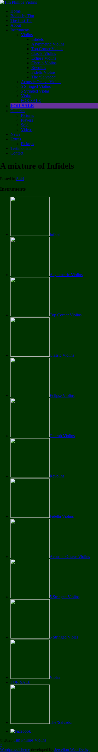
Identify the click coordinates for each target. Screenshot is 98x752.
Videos (26, 129)
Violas (26, 96)
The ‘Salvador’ (43, 77)
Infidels (37, 39)
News (15, 134)
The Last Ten (21, 20)
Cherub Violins (43, 63)
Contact (16, 153)
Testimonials (20, 148)
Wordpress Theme (15, 749)
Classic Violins (43, 53)
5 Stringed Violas (35, 91)
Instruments (20, 30)
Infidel (55, 234)
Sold (24, 125)
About (15, 25)
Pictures (27, 115)
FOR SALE (31, 100)
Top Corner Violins (47, 49)
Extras (15, 139)
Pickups (27, 143)
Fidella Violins (43, 72)
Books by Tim (22, 16)
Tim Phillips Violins (29, 740)
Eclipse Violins (43, 58)
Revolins (38, 67)
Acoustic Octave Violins (41, 81)
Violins (27, 34)
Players (27, 120)
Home (15, 11)
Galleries (17, 111)
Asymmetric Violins (47, 44)
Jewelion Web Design (72, 749)
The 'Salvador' (61, 722)
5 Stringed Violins (36, 86)
